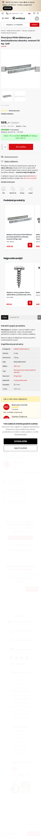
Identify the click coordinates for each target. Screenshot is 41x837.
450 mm (17, 366)
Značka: (7, 114)
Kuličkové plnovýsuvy (21, 349)
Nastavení (20, 448)
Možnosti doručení (11, 157)
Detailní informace (8, 182)
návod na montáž (29, 178)
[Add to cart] (30, 245)
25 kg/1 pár (18, 376)
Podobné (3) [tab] (14, 317)
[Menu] (3, 17)
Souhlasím (20, 441)
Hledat (34, 25)
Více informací (20, 434)
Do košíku (8, 147)
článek (32, 176)
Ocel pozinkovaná (20, 380)
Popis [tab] (5, 317)
